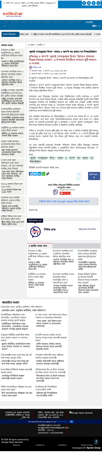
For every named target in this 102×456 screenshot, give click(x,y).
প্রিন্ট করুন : (94, 174)
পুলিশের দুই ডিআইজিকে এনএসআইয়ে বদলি (46, 394)
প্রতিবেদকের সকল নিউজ (87, 229)
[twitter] (89, 3)
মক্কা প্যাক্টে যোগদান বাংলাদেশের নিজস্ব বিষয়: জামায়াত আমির (12, 152)
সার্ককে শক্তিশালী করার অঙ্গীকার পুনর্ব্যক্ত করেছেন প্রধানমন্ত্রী (50, 362)
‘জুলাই (32, 158)
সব (91, 158)
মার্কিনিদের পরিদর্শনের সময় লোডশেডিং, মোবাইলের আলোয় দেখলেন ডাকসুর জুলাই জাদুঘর (15, 326)
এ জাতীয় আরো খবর (38, 246)
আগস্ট (72, 158)
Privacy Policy (61, 422)
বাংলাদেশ (24, 22)
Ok (71, 422)
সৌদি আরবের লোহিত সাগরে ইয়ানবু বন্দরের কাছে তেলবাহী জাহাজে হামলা (49, 346)
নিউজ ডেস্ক (37, 67)
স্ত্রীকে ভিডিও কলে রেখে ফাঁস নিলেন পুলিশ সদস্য (13, 223)
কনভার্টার (89, 22)
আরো (4, 26)
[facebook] (84, 3)
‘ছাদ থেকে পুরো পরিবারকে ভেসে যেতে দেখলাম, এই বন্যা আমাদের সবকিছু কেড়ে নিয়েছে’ (13, 175)
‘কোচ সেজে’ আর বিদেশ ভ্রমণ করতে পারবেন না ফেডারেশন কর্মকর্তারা (48, 323)
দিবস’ (52, 158)
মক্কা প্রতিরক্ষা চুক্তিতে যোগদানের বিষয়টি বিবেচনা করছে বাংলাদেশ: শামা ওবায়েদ (88, 289)
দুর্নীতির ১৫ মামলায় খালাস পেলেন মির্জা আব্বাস (36, 285)
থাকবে (85, 158)
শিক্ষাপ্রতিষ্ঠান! (35, 161)
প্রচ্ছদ (6, 22)
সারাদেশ (78, 22)
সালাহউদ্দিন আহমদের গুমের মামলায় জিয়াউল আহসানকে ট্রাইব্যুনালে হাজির (87, 265)
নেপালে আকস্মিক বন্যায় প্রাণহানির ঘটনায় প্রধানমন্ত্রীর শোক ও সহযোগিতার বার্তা (63, 289)
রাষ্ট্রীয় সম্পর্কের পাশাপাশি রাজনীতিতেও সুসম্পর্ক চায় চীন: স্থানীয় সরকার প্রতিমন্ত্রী (54, 34)
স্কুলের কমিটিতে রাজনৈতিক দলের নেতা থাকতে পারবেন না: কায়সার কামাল (16, 346)
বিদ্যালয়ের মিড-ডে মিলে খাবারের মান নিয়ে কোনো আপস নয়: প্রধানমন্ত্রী (50, 378)
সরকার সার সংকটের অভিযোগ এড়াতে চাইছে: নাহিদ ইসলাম (11, 208)
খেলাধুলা (55, 22)
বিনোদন (62, 22)
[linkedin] (94, 3)
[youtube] (98, 3)
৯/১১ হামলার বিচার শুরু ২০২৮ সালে (11, 190)
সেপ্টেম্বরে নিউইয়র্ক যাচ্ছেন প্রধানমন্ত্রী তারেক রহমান (13, 377)
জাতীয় (31, 22)
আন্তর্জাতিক (46, 22)
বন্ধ (78, 158)
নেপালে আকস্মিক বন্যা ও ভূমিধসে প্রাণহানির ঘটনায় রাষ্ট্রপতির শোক (63, 261)
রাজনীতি (38, 22)
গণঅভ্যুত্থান (42, 158)
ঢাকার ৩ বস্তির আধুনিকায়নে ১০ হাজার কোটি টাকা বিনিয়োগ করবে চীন (37, 265)
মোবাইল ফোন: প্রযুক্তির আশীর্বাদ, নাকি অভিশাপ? (24, 310)
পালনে (60, 158)
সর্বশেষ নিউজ (14, 22)
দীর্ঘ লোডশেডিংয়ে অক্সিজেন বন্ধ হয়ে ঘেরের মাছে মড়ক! (17, 394)
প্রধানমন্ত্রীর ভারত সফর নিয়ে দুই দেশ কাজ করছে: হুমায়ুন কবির (15, 362)
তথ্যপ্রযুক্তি (70, 22)
